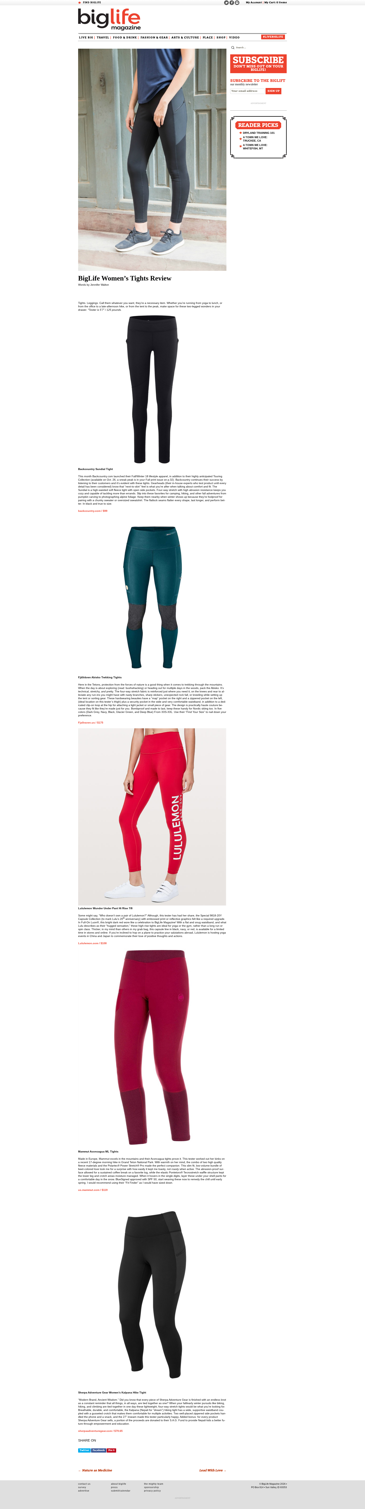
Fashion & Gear (155, 37)
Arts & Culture (186, 37)
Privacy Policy (152, 1490)
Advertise (83, 1490)
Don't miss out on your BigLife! (258, 64)
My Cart (269, 2)
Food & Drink (126, 37)
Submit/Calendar (120, 1490)
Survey (82, 1487)
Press (114, 1487)
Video (234, 37)
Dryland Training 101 (259, 132)
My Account (254, 2)
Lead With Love (212, 1470)
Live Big (87, 37)
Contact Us (84, 1484)
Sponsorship (151, 1487)
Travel (104, 37)
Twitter (84, 1450)
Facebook (99, 1450)
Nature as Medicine (95, 1470)
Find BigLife (92, 2)
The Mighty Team (153, 1484)
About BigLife (118, 1484)
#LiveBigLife (273, 37)
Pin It (111, 1450)
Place (209, 37)
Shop (222, 37)
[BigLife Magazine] (110, 19)
